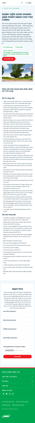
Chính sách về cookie (22, 401)
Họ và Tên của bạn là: (9, 311)
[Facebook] (3, 393)
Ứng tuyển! (17, 356)
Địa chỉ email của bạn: (9, 320)
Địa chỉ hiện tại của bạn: (10, 337)
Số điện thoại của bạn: (9, 329)
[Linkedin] (9, 393)
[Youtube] (6, 393)
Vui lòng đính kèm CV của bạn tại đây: (14, 346)
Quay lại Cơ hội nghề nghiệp (11, 8)
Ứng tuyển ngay (8, 59)
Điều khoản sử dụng (18, 405)
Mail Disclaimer (6, 405)
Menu (29, 3)
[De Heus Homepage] (4, 3)
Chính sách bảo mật (8, 401)
